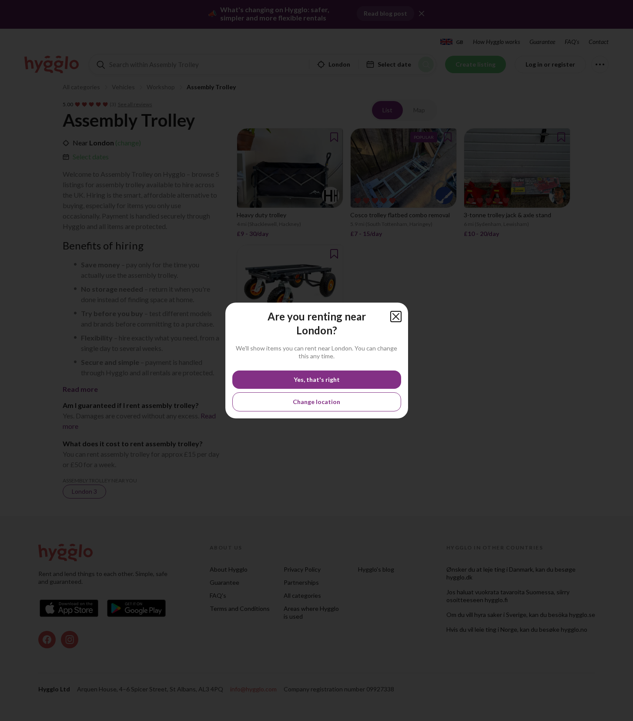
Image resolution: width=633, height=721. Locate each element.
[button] (396, 316)
